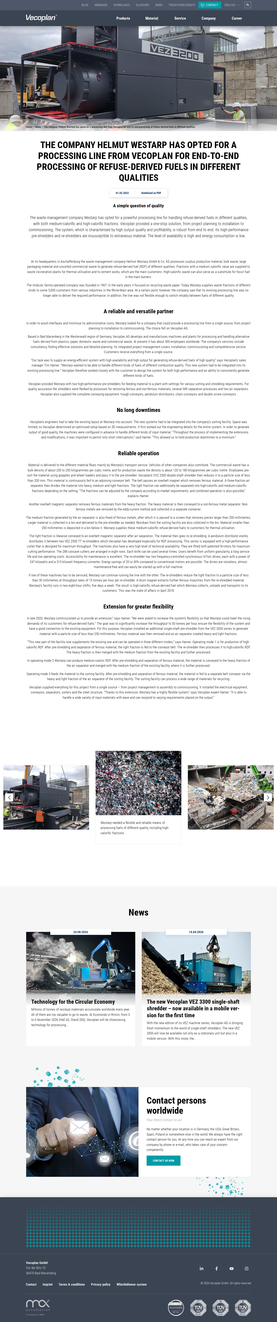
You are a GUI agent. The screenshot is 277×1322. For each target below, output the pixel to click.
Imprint (48, 1284)
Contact (212, 5)
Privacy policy (101, 1284)
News (158, 5)
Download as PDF (151, 193)
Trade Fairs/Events (182, 5)
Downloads (122, 5)
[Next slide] (268, 797)
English (229, 5)
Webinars (100, 5)
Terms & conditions (72, 1284)
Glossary (142, 5)
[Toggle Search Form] (248, 5)
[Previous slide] (9, 797)
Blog (85, 5)
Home (29, 127)
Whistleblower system (132, 1284)
